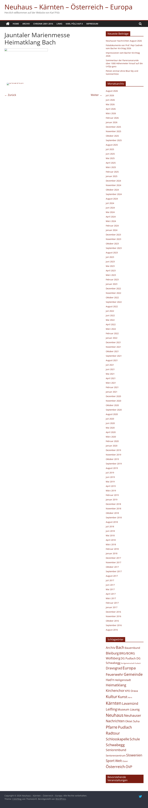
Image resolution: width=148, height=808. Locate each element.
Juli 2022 (110, 311)
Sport (110, 760)
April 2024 (111, 216)
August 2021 (112, 360)
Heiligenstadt (123, 680)
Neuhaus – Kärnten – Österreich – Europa (68, 6)
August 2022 (112, 306)
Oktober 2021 (112, 351)
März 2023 (111, 275)
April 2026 (111, 108)
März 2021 (111, 382)
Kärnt (130, 697)
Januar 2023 (111, 284)
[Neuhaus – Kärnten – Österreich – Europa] (7, 24)
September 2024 (114, 194)
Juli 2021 (110, 364)
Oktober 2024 (112, 189)
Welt (118, 760)
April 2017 (111, 593)
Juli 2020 (110, 418)
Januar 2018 (111, 553)
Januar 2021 (111, 391)
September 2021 (114, 355)
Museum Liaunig (129, 709)
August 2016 (112, 629)
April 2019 (111, 486)
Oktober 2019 (112, 459)
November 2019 (113, 454)
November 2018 (113, 508)
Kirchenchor (115, 690)
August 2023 (112, 252)
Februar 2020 (112, 441)
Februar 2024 (112, 225)
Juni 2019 (110, 477)
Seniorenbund (116, 750)
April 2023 (111, 270)
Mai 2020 (110, 427)
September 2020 (114, 409)
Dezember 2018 (113, 504)
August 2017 (112, 575)
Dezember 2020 (113, 396)
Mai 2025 (110, 158)
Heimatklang (116, 685)
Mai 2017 (110, 589)
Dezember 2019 (113, 450)
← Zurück (10, 95)
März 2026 (111, 113)
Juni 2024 (110, 207)
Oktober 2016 (112, 620)
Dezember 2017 (113, 558)
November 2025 (113, 131)
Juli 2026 (110, 95)
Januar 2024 (111, 230)
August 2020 (112, 414)
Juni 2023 (110, 261)
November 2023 (113, 239)
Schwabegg (115, 744)
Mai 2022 (110, 320)
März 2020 (111, 436)
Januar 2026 (111, 122)
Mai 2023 (110, 266)
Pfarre (111, 727)
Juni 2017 (110, 584)
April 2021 (111, 378)
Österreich (115, 766)
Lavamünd (130, 703)
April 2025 (111, 162)
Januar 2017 (111, 607)
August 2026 (112, 91)
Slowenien (134, 755)
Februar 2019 (112, 495)
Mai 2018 (110, 535)
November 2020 (113, 400)
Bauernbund (132, 648)
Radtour (113, 733)
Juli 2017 (110, 580)
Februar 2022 (112, 333)
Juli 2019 (110, 472)
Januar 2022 (111, 337)
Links (59, 23)
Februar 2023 (112, 279)
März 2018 (111, 544)
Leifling (111, 709)
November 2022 (113, 293)
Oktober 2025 (112, 135)
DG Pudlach (128, 658)
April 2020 (111, 432)
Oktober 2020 (112, 405)
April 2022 (111, 324)
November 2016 (113, 616)
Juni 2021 (110, 369)
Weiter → (96, 95)
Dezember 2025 (113, 126)
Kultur (111, 696)
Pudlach (125, 727)
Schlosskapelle (117, 739)
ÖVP (129, 766)
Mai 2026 (110, 104)
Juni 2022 (110, 315)
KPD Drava (131, 691)
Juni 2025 (110, 153)
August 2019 (112, 468)
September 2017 (114, 571)
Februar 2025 (112, 171)
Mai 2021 (110, 373)
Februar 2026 (112, 117)
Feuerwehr (114, 674)
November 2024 (113, 185)
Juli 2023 (110, 257)
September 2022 (114, 302)
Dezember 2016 (113, 611)
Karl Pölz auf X (74, 23)
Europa (129, 668)
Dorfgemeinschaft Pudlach (131, 663)
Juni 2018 (110, 531)
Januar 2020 (111, 445)
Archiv (26, 23)
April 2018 (111, 540)
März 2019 (111, 490)
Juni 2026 (110, 100)
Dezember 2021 (113, 342)
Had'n (110, 680)
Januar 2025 (111, 176)
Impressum (92, 23)
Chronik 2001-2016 (43, 23)
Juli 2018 (110, 526)
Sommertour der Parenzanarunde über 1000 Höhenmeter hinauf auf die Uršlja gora (124, 63)
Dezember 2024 (113, 180)
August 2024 (112, 198)
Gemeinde (133, 674)
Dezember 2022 (113, 288)
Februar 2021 (112, 387)
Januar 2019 (111, 499)
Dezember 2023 (113, 234)
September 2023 (114, 248)
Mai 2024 (110, 212)
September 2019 (114, 463)
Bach (120, 647)
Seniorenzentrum (116, 755)
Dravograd (114, 668)
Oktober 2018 (112, 513)
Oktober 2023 (112, 243)
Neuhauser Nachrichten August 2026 (124, 40)
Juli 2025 (110, 149)
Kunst (122, 696)
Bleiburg (112, 653)
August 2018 (112, 522)
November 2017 (113, 562)
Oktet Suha (132, 721)
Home (16, 23)
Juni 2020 (110, 423)
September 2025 (114, 140)
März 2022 (111, 329)
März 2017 (111, 598)
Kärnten (113, 703)
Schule (135, 739)
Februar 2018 (112, 549)
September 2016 (114, 625)
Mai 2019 (110, 481)
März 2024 (111, 221)
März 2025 (111, 167)
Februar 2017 (112, 602)
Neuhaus (114, 715)
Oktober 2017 (112, 567)
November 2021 (113, 346)
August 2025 (112, 144)
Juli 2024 (110, 203)
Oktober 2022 (112, 297)
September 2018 (114, 517)
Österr (125, 761)
